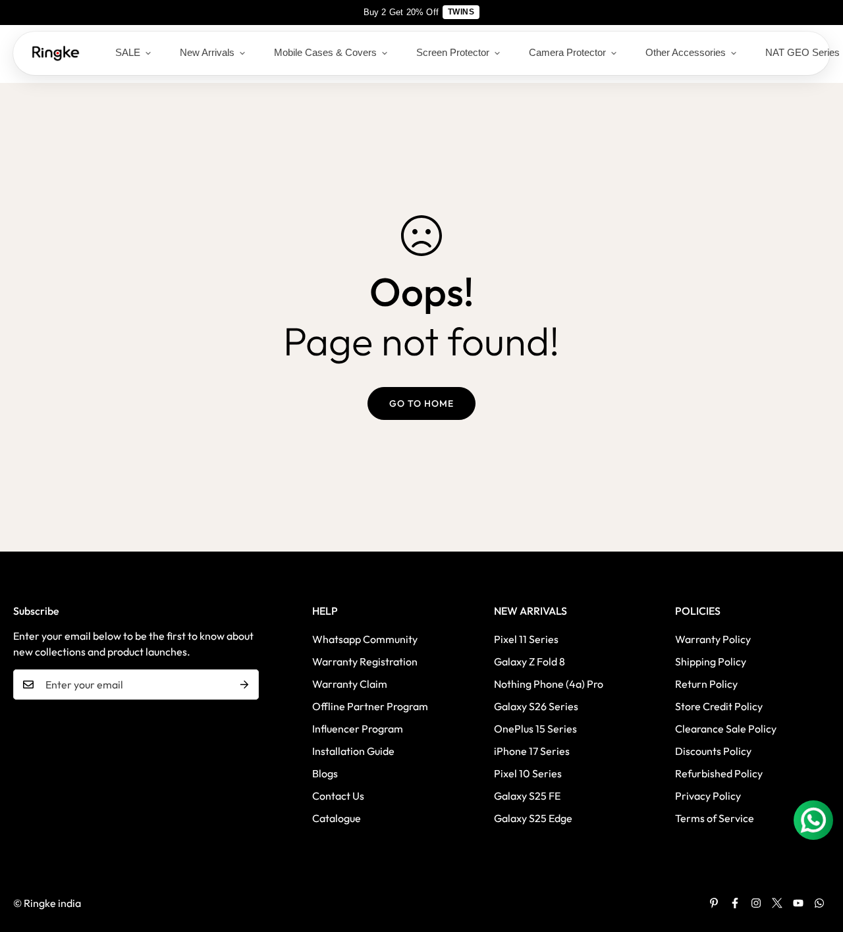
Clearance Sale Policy (725, 728)
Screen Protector (452, 52)
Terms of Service (714, 818)
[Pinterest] (714, 903)
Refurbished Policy (719, 773)
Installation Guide (353, 751)
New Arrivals (207, 52)
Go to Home (421, 403)
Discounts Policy (713, 751)
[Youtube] (798, 903)
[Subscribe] (244, 684)
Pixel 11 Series (526, 639)
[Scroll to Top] (817, 860)
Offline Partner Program (370, 706)
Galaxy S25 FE (527, 795)
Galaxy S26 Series (536, 706)
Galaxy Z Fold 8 (529, 661)
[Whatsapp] (819, 903)
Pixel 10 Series (528, 773)
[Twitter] (777, 903)
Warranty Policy (713, 639)
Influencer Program (357, 728)
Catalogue (336, 818)
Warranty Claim (349, 683)
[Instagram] (756, 903)
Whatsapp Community (365, 639)
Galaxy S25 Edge (533, 818)
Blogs (325, 773)
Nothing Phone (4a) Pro (548, 683)
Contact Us (338, 795)
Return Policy (706, 683)
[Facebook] (735, 903)
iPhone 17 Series (532, 751)
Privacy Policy (708, 795)
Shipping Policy (710, 661)
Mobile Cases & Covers (325, 52)
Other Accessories (685, 52)
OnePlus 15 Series (535, 728)
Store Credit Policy (719, 706)
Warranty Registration (365, 661)
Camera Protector (567, 52)
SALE (127, 52)
